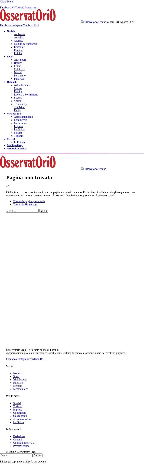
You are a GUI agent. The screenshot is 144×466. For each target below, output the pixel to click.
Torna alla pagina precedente (29, 201)
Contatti (17, 439)
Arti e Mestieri (22, 85)
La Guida (19, 129)
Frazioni (18, 50)
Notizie (11, 31)
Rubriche (12, 81)
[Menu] (1, 155)
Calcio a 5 (19, 69)
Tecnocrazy (20, 104)
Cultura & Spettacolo (25, 43)
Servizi (18, 132)
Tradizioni (19, 107)
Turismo (18, 135)
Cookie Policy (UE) (24, 442)
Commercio (20, 119)
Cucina (18, 88)
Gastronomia (21, 123)
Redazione (19, 436)
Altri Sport (20, 59)
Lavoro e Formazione (26, 94)
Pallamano (20, 75)
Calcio (17, 65)
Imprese (18, 126)
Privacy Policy (21, 445)
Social (17, 100)
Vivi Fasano (14, 113)
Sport (10, 56)
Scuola (18, 97)
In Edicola (19, 142)
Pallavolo (19, 78)
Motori (18, 72)
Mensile (11, 138)
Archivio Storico (16, 148)
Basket (18, 62)
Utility (17, 110)
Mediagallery (15, 145)
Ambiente (19, 34)
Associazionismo (23, 116)
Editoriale (19, 46)
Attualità (19, 37)
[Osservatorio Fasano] (53, 21)
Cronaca (18, 40)
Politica (18, 53)
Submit (37, 455)
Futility (18, 91)
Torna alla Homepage (25, 204)
